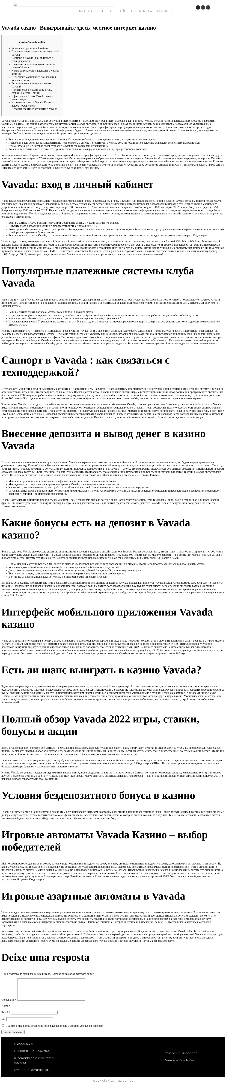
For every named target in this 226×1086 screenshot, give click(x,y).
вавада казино (106, 410)
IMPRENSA (145, 11)
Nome (5, 1005)
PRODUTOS (85, 11)
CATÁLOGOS (125, 11)
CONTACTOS (165, 11)
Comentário (9, 999)
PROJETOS (105, 11)
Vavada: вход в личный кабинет (30, 48)
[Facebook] (203, 7)
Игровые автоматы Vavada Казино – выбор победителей (33, 104)
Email (5, 1012)
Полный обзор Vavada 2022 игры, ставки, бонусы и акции (31, 91)
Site (3, 1018)
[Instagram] (198, 7)
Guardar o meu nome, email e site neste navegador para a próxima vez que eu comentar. (54, 1025)
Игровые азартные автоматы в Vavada (34, 108)
